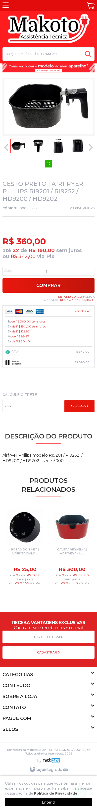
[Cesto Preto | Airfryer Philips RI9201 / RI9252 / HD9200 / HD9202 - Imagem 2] (38, 147)
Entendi (48, 802)
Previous (6, 147)
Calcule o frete (19, 394)
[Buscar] (88, 54)
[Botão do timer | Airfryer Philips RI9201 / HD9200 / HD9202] (25, 548)
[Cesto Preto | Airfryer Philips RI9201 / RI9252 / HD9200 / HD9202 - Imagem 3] (58, 147)
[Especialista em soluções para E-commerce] (51, 762)
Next (91, 146)
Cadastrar (47, 652)
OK (79, 406)
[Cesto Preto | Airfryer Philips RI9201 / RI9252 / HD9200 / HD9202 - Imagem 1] (18, 147)
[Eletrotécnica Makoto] (48, 28)
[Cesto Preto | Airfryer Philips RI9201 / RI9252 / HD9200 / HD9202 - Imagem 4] (78, 147)
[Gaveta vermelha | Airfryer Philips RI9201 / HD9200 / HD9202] (72, 548)
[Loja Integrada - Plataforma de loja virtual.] (48, 769)
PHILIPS (89, 208)
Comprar (48, 285)
